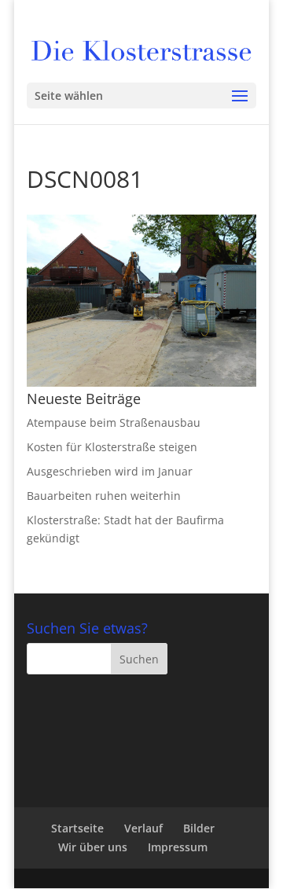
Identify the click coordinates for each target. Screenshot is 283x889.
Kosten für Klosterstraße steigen (112, 446)
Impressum (178, 846)
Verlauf (143, 828)
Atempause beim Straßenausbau (113, 422)
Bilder (199, 828)
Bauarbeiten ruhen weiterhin (104, 495)
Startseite (77, 828)
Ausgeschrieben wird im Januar (110, 471)
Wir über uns (92, 846)
